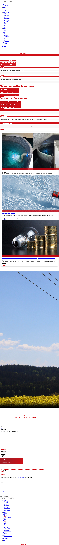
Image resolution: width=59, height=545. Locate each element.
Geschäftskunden (4, 24)
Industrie (4, 29)
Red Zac (3, 47)
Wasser (4, 506)
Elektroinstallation (6, 12)
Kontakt (3, 493)
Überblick (5, 8)
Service (4, 518)
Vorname (2, 471)
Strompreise (6, 5)
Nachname (2, 472)
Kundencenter (5, 43)
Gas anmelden (6, 505)
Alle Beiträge (4, 265)
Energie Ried (4, 46)
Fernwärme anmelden (7, 20)
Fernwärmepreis (6, 19)
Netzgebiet (5, 27)
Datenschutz (3, 491)
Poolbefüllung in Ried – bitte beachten (9, 213)
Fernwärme (5, 39)
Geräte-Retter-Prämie (7, 18)
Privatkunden (4, 500)
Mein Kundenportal (23, 53)
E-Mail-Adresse (3, 474)
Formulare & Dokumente (7, 22)
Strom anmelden (7, 502)
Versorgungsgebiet (7, 16)
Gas (3, 9)
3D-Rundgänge (4, 537)
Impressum (3, 492)
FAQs (5, 23)
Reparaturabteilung (6, 44)
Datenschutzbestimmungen (20, 477)
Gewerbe (4, 25)
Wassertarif (6, 14)
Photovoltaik (5, 7)
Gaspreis (5, 10)
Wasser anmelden (6, 15)
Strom (4, 4)
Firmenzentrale (5, 42)
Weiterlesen (4, 174)
